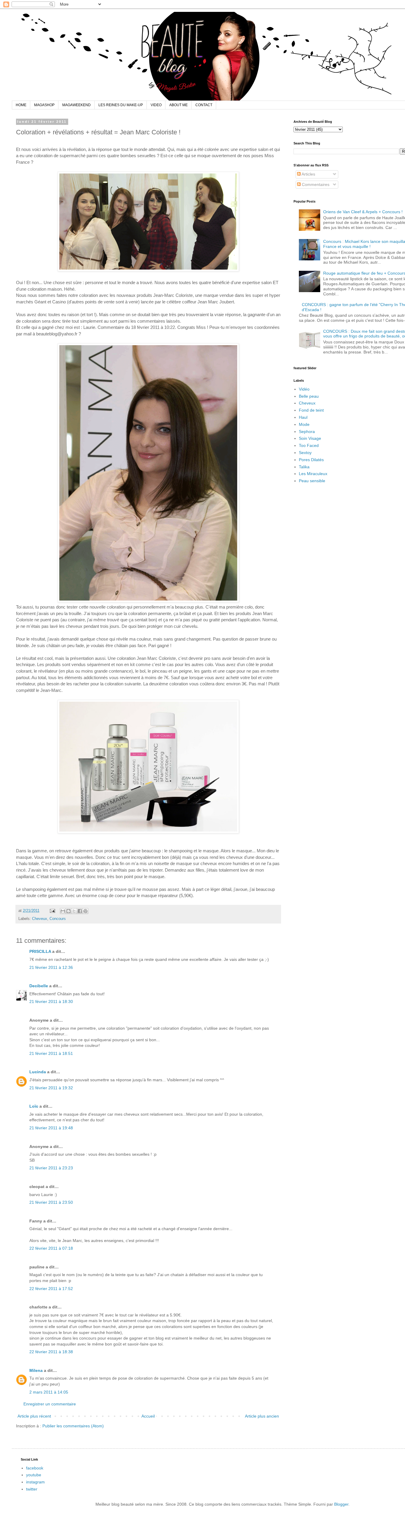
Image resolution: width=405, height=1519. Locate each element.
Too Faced (309, 445)
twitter (31, 1489)
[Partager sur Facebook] (80, 911)
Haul (303, 417)
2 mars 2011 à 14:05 (48, 1392)
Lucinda (37, 1071)
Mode (304, 424)
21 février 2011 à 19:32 (51, 1087)
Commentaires (315, 184)
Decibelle (38, 985)
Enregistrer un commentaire (49, 1404)
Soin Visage (310, 438)
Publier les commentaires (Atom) (73, 1426)
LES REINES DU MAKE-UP (120, 105)
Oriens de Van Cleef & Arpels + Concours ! (363, 211)
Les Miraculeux (313, 473)
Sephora (307, 431)
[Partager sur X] (74, 911)
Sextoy (305, 452)
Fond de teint (311, 410)
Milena (36, 1370)
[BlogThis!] (68, 911)
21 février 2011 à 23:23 (51, 1167)
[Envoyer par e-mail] (63, 911)
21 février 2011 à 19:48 (51, 1127)
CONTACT (203, 105)
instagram (35, 1482)
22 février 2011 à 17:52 (51, 1288)
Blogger (341, 1504)
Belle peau (309, 396)
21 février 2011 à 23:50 (51, 1202)
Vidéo (304, 389)
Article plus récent (34, 1416)
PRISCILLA (40, 951)
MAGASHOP (44, 105)
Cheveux (39, 919)
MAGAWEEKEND (76, 105)
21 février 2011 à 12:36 (51, 967)
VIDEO (156, 105)
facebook (34, 1468)
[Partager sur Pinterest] (85, 911)
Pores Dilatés (311, 459)
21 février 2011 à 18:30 (51, 1001)
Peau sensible (312, 480)
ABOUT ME (178, 105)
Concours (58, 919)
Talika (304, 466)
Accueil (148, 1416)
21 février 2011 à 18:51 (51, 1053)
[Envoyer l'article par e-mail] (52, 911)
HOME (21, 105)
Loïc (33, 1106)
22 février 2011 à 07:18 (51, 1248)
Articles (308, 174)
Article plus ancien (262, 1416)
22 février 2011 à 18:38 (51, 1351)
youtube (33, 1474)
